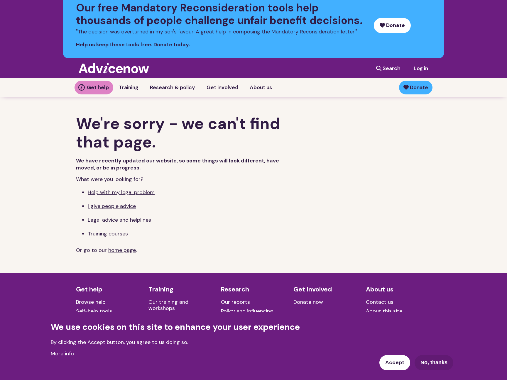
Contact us (379, 302)
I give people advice (112, 206)
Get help (98, 87)
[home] (114, 68)
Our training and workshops (168, 305)
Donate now (308, 302)
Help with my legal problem (121, 192)
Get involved (222, 87)
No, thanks (433, 362)
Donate (395, 25)
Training (128, 87)
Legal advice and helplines (119, 219)
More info (62, 353)
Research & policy (172, 87)
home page (122, 250)
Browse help (91, 302)
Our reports (235, 302)
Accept (394, 362)
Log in (421, 68)
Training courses (108, 233)
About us (261, 87)
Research (235, 289)
